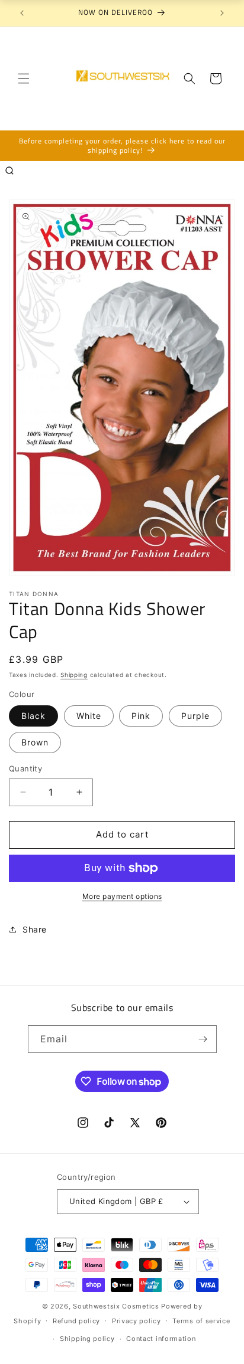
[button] (24, 78)
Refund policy (76, 1321)
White (88, 716)
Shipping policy (87, 1338)
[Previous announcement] (22, 13)
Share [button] (35, 929)
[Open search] (9, 170)
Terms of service (201, 1321)
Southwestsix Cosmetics (117, 1306)
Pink (140, 716)
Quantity (25, 768)
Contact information (160, 1338)
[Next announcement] (222, 13)
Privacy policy (136, 1321)
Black (33, 716)
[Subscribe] (203, 1039)
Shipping (74, 674)
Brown (35, 742)
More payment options (122, 896)
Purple (195, 716)
